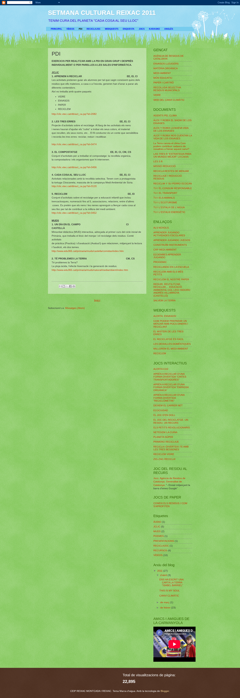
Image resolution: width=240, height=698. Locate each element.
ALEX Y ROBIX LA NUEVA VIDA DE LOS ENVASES (170, 129)
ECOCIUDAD (160, 410)
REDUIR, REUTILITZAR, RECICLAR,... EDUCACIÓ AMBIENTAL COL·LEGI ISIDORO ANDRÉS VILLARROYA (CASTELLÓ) (171, 290)
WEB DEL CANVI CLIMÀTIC (168, 100)
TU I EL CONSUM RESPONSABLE (172, 188)
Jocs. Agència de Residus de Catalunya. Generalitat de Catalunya (169, 481)
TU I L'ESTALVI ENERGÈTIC (169, 212)
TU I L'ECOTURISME (165, 202)
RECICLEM (159, 353)
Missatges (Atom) (75, 308)
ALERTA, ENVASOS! (164, 316)
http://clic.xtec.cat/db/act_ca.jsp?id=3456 (74, 167)
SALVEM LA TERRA (164, 300)
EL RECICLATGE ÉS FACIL (168, 339)
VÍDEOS (70, 29)
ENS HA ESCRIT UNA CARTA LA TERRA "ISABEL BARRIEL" (171, 582)
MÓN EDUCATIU (162, 78)
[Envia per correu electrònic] (60, 286)
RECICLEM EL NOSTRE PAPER (171, 279)
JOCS (142, 29)
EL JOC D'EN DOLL (164, 415)
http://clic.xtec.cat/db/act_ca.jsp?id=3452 (74, 212)
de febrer (165, 607)
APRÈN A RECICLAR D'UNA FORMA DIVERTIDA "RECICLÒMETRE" (168, 398)
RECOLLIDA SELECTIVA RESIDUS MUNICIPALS (167, 89)
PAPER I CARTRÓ (163, 82)
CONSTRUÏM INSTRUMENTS (170, 245)
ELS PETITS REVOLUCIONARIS (171, 427)
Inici (97, 300)
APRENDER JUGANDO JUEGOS (171, 240)
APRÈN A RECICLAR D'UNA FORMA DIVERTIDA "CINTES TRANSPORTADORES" (169, 377)
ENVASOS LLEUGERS (166, 63)
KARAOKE (154, 29)
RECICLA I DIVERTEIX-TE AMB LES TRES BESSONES (171, 448)
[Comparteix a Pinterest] (74, 286)
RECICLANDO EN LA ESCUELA (171, 267)
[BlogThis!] (64, 286)
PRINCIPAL (56, 29)
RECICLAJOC (93, 29)
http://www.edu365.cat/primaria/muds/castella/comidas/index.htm (88, 251)
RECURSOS (160, 550)
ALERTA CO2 (160, 369)
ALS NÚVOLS (161, 227)
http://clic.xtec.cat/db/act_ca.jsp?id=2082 (74, 114)
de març (165, 602)
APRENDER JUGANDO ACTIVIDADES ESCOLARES (169, 234)
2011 (160, 571)
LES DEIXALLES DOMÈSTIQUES (172, 344)
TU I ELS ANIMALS (164, 197)
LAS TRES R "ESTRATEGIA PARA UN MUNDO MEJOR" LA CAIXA (172, 155)
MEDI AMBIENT (162, 73)
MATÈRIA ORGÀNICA (165, 68)
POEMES (158, 536)
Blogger (165, 691)
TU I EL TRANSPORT (165, 193)
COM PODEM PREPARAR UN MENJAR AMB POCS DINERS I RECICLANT (170, 324)
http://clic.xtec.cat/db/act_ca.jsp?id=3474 (74, 144)
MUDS (157, 531)
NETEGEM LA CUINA (165, 432)
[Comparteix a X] (67, 286)
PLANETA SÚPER (163, 437)
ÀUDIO (157, 522)
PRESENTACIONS (163, 541)
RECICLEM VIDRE (163, 454)
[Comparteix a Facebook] (70, 286)
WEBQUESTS (111, 29)
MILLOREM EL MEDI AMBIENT (170, 348)
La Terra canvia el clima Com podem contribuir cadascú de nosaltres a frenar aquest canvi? (171, 146)
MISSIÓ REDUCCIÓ (164, 166)
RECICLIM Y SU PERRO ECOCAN (172, 183)
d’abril (164, 575)
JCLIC (156, 526)
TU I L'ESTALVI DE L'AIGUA (169, 207)
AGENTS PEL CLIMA (165, 115)
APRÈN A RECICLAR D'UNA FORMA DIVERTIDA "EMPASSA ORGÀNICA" (171, 387)
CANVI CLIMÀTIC (169, 595)
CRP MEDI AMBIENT (165, 249)
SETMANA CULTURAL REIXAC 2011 (102, 12)
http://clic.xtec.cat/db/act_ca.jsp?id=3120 (74, 186)
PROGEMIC (160, 262)
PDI (80, 29)
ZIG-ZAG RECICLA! (164, 459)
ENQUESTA (128, 29)
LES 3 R (158, 161)
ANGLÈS (168, 29)
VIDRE (157, 95)
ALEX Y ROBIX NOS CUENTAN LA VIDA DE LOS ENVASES (172, 137)
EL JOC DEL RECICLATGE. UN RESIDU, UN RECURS (170, 421)
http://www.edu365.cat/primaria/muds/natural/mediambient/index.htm (90, 270)
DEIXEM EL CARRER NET (168, 405)
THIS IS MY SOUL (169, 590)
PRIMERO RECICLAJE (166, 442)
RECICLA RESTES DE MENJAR (171, 171)
